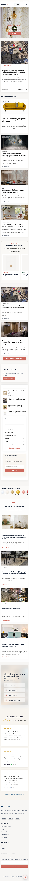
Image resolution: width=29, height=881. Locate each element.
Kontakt (3, 848)
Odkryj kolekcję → (14, 33)
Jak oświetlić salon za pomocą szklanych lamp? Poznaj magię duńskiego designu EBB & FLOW (14, 537)
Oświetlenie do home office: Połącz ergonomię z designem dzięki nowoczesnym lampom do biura (14, 155)
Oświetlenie (6, 136)
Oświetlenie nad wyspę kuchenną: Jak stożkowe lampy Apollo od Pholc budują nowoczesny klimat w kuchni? (13, 190)
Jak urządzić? (6, 101)
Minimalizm (14, 438)
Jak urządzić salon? (15, 856)
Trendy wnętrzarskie (14, 444)
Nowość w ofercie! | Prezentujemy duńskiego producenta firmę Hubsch (16, 406)
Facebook (4, 818)
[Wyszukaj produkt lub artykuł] (22, 4)
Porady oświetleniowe (15, 859)
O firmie (3, 846)
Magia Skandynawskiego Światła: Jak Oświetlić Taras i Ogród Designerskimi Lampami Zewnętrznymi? (13, 72)
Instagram (11, 818)
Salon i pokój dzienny (14, 432)
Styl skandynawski (14, 429)
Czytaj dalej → (6, 130)
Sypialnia (3, 829)
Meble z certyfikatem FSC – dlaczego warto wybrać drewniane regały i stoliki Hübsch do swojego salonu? (14, 119)
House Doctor (6, 553)
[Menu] (26, 4)
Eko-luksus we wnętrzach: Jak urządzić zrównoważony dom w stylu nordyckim (12, 225)
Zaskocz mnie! (14, 870)
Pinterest (17, 818)
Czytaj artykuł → (22, 89)
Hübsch (14, 441)
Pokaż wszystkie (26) (14, 448)
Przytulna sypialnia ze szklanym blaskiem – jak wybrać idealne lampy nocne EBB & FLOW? (13, 342)
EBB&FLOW (5, 589)
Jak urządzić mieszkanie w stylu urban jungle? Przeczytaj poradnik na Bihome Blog (17, 392)
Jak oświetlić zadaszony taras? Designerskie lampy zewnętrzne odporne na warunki (14, 306)
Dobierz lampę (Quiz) (15, 867)
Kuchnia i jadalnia (5, 832)
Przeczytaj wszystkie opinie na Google (14, 794)
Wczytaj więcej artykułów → (14, 358)
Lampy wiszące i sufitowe (14, 435)
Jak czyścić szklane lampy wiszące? (11, 608)
